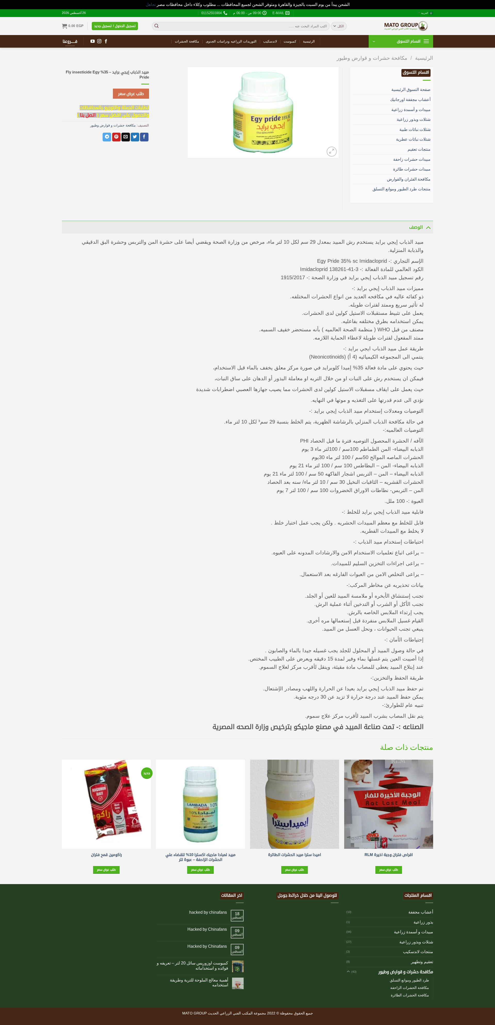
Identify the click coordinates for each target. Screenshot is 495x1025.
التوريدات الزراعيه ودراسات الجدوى (231, 41)
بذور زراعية (423, 922)
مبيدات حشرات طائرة (412, 169)
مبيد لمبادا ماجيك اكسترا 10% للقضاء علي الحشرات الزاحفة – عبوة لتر (201, 857)
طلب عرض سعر (131, 93)
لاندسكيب (270, 41)
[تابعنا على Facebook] (106, 41)
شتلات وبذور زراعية (414, 119)
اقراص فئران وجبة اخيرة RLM (389, 854)
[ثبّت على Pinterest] (116, 137)
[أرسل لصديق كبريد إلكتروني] (125, 137)
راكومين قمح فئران (106, 854)
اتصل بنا (88, 115)
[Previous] (433, 821)
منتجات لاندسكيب (418, 952)
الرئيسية (309, 41)
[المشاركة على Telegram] (107, 137)
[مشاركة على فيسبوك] (144, 137)
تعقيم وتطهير (422, 962)
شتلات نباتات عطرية (413, 139)
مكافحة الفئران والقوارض (409, 179)
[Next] (62, 821)
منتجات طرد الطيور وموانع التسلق (402, 189)
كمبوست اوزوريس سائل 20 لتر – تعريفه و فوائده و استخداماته (192, 965)
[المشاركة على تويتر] (135, 137)
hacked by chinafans (208, 912)
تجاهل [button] (151, 4)
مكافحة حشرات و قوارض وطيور (372, 58)
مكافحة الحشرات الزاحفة (409, 988)
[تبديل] (428, 227)
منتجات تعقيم (419, 149)
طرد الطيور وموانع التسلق (409, 980)
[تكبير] (332, 152)
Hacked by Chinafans (207, 929)
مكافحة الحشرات (187, 41)
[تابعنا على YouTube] (92, 41)
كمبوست (290, 41)
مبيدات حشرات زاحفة (412, 159)
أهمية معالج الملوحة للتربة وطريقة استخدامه (199, 982)
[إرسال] (156, 26)
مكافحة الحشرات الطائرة (410, 995)
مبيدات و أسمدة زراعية (411, 109)
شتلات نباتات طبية (415, 129)
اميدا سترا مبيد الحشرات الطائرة (294, 854)
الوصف (416, 227)
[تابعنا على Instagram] (99, 41)
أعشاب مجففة (420, 912)
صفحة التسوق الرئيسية (411, 89)
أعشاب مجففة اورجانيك (410, 99)
